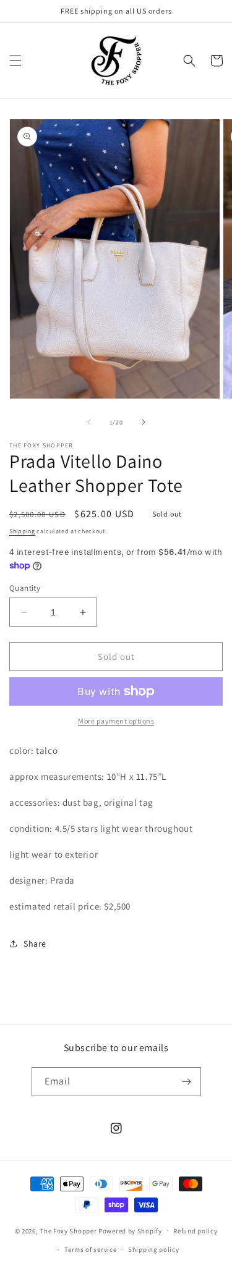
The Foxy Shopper (68, 1230)
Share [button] (35, 943)
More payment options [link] (116, 720)
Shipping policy (153, 1249)
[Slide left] (89, 422)
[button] (15, 60)
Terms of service (90, 1249)
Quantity (24, 588)
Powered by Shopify (130, 1230)
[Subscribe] (186, 1081)
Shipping (22, 531)
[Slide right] (143, 422)
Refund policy (195, 1231)
